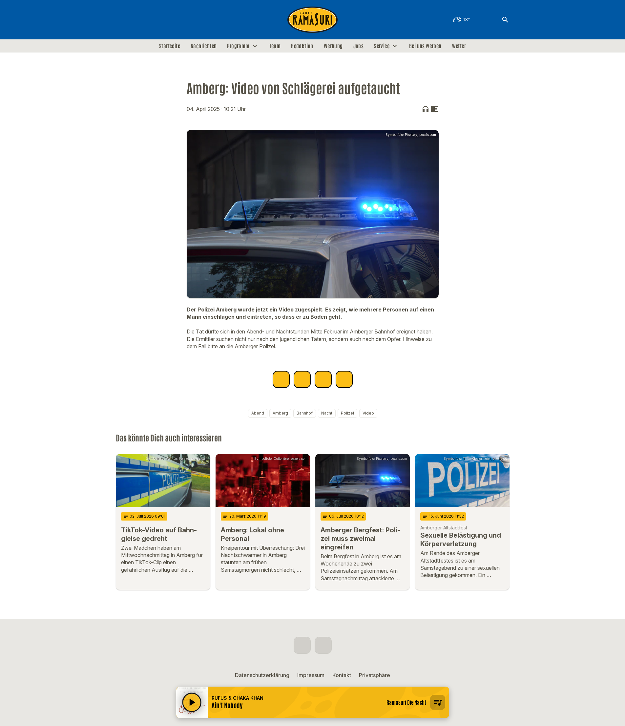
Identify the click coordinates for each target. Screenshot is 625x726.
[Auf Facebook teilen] (281, 379)
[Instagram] (135, 19)
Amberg (280, 413)
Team (275, 46)
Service (381, 46)
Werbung (333, 46)
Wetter (459, 46)
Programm (238, 46)
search (505, 20)
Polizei (347, 413)
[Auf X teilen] (302, 379)
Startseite (169, 46)
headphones (425, 109)
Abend (257, 413)
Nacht (326, 413)
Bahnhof (305, 413)
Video (368, 413)
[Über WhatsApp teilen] (323, 379)
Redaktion (302, 46)
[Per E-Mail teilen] (344, 379)
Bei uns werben (425, 46)
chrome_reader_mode (435, 109)
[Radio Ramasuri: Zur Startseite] (312, 20)
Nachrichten (204, 46)
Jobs (358, 46)
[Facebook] (122, 19)
